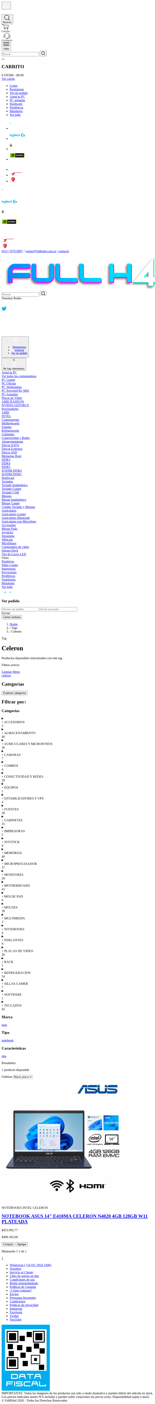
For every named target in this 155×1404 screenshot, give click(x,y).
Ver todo (15, 114)
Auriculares (9, 510)
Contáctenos (17, 1301)
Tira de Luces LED (14, 554)
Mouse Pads (9, 528)
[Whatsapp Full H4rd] (4, 304)
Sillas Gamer (10, 565)
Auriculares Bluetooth (16, 518)
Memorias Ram (11, 456)
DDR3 (6, 459)
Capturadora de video (15, 547)
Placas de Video (12, 398)
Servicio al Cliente (21, 1272)
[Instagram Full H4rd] (4, 321)
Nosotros (15, 1268)
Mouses (7, 496)
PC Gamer (8, 379)
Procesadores (10, 409)
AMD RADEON (13, 401)
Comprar (8, 1244)
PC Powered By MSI (15, 390)
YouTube (15, 1319)
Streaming (8, 536)
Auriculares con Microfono (19, 521)
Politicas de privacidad (24, 1305)
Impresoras (9, 568)
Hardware (16, 104)
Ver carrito (8, 79)
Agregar (21, 1244)
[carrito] (6, 31)
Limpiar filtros (11, 672)
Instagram (16, 1308)
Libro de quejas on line (24, 1276)
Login (13, 85)
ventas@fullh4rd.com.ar (40, 251)
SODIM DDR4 (12, 470)
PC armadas (17, 100)
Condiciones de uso (22, 1279)
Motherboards (10, 423)
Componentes (10, 419)
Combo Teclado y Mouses (18, 507)
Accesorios (9, 525)
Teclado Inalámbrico (15, 485)
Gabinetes (8, 434)
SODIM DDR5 (12, 474)
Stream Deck (10, 550)
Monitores (16, 111)
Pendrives (8, 561)
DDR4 (6, 463)
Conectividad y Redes (16, 438)
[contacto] (7, 40)
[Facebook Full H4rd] (4, 315)
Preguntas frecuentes (23, 1297)
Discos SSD (9, 452)
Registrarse (17, 89)
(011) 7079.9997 (12, 251)
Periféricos (16, 107)
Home (14, 624)
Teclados (7, 481)
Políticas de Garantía (23, 1287)
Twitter (14, 1316)
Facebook (16, 1312)
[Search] (7, 19)
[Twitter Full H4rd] (4, 310)
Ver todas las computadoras (19, 376)
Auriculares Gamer (14, 514)
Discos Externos (12, 449)
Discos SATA (10, 445)
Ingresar (19, 350)
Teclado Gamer (11, 488)
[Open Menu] (6, 46)
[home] (6, 12)
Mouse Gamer (11, 503)
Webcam (7, 539)
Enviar (6, 613)
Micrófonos (9, 543)
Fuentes (7, 427)
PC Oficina (9, 383)
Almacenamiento (12, 441)
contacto (63, 251)
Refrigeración (10, 430)
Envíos (14, 1294)
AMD (5, 412)
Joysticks (7, 532)
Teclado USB (10, 492)
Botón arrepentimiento (24, 1283)
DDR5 (6, 467)
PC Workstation (12, 387)
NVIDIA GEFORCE (15, 405)
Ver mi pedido (19, 93)
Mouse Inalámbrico (14, 499)
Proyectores (9, 572)
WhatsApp (30, 1265)
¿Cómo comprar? (21, 1290)
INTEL (6, 416)
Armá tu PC (17, 96)
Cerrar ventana (11, 617)
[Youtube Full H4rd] (5, 327)
